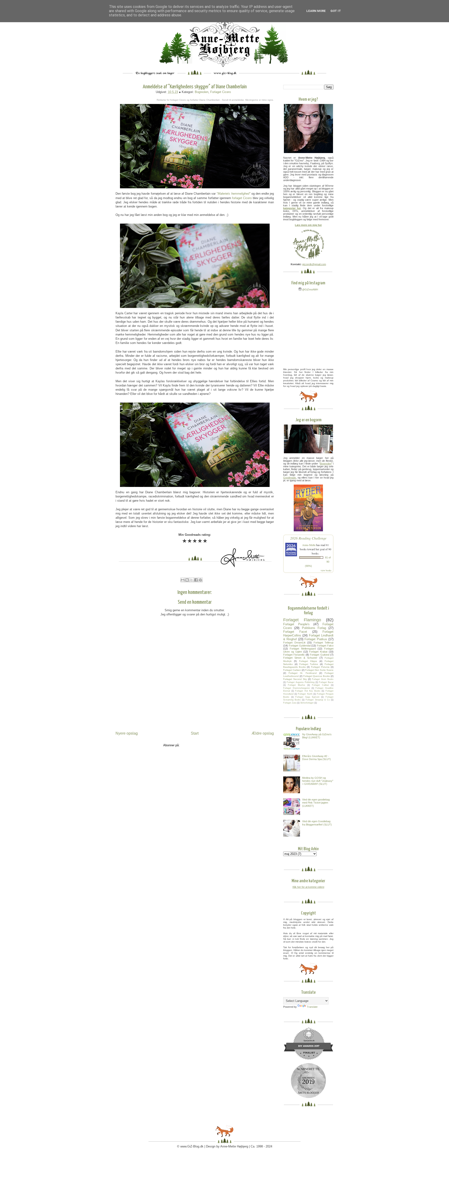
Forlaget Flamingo (302, 620)
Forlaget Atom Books (322, 679)
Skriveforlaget (307, 703)
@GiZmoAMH (309, 289)
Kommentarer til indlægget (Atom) (203, 745)
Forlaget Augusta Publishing (300, 682)
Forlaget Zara (289, 703)
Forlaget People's (296, 624)
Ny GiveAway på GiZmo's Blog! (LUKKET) (317, 736)
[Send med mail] (182, 580)
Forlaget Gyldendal (300, 645)
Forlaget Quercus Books (316, 676)
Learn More (316, 11)
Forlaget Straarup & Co (318, 700)
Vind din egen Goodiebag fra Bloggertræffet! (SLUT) (317, 823)
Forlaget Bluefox (296, 685)
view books (326, 570)
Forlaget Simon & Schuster (300, 657)
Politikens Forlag (314, 628)
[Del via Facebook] (196, 580)
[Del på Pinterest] (200, 580)
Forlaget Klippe (308, 661)
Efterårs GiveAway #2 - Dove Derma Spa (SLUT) (316, 758)
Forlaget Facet (295, 631)
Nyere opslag (127, 733)
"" (325, 463)
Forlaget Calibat (320, 685)
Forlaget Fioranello (293, 654)
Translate (312, 1006)
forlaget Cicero (242, 198)
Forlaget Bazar (326, 682)
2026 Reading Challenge (308, 538)
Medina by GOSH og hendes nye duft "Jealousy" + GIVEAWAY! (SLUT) (317, 780)
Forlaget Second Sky (295, 679)
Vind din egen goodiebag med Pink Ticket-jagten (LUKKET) (316, 802)
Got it (335, 11)
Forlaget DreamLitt (294, 642)
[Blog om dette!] (187, 580)
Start (195, 733)
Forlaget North (305, 694)
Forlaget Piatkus (315, 639)
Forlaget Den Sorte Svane (319, 670)
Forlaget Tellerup (324, 642)
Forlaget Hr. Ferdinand (302, 673)
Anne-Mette (308, 545)
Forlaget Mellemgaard (302, 648)
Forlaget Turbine (308, 664)
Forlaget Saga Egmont (307, 697)
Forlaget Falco (325, 645)
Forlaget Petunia (320, 667)
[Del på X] (191, 580)
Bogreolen (201, 92)
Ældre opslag (263, 733)
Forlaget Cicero (220, 92)
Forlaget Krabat (318, 651)
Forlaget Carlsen (292, 670)
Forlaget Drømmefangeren (296, 688)
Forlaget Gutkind (319, 654)
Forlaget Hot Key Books (307, 691)
